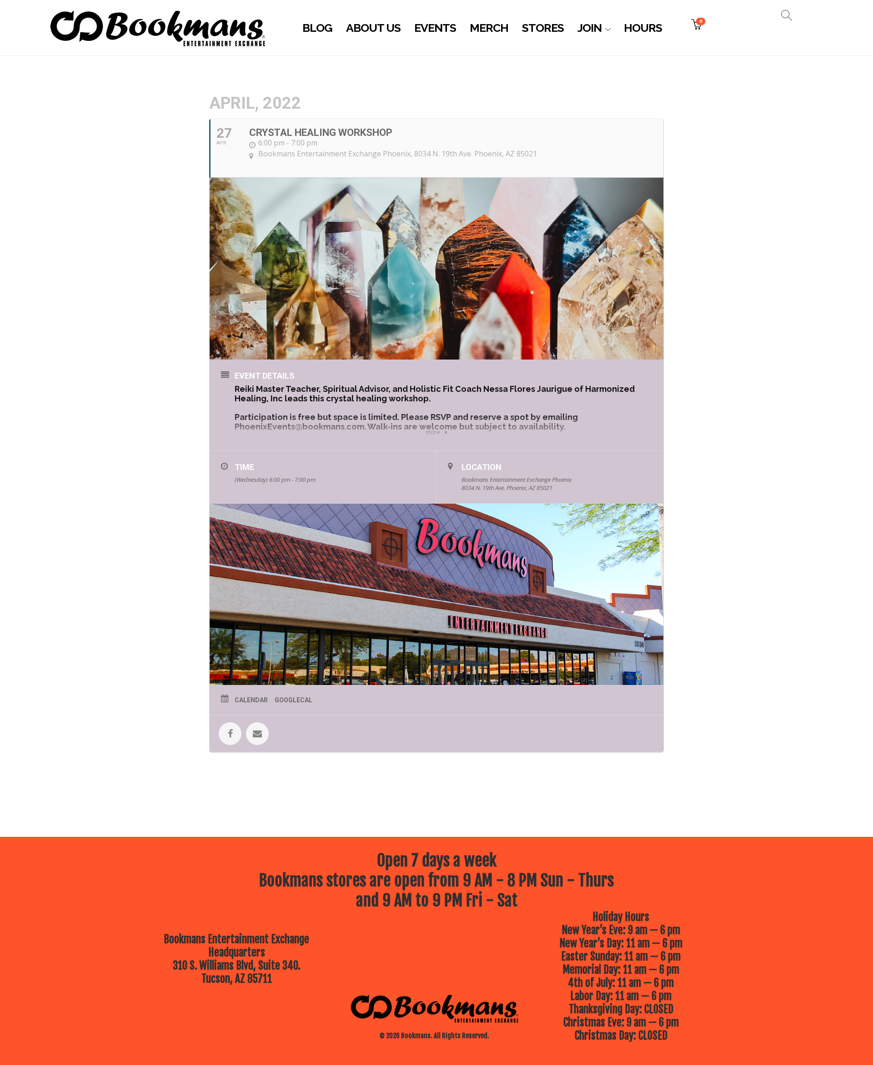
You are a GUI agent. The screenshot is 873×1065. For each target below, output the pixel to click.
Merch (489, 28)
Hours (643, 28)
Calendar (251, 700)
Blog (317, 28)
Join (589, 28)
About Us (373, 28)
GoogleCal (293, 700)
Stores (543, 28)
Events (435, 28)
